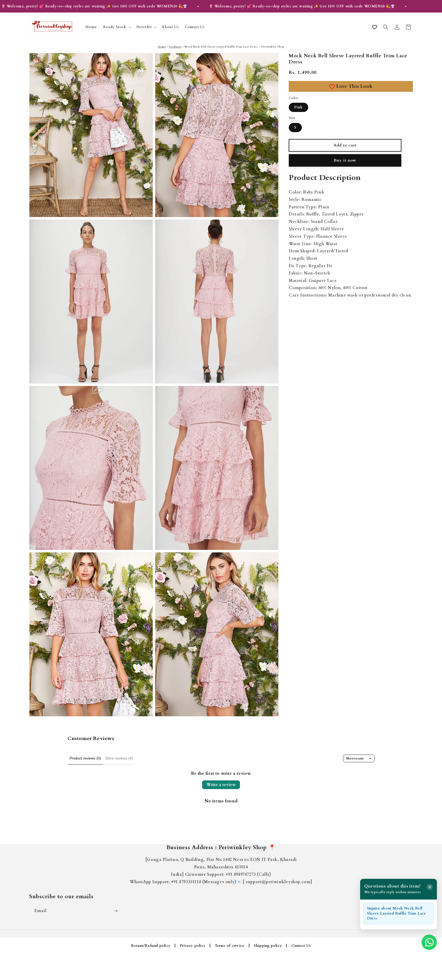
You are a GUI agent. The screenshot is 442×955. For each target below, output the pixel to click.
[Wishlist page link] (374, 27)
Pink (298, 107)
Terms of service (230, 945)
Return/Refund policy (150, 945)
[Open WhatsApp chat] (429, 942)
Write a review (221, 785)
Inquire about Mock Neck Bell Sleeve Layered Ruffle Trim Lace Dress (396, 913)
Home (162, 46)
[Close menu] (430, 887)
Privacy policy (192, 945)
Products (175, 46)
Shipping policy (268, 945)
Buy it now (345, 160)
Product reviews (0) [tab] (85, 758)
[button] (116, 27)
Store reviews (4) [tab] (119, 758)
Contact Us (301, 945)
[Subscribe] (115, 911)
